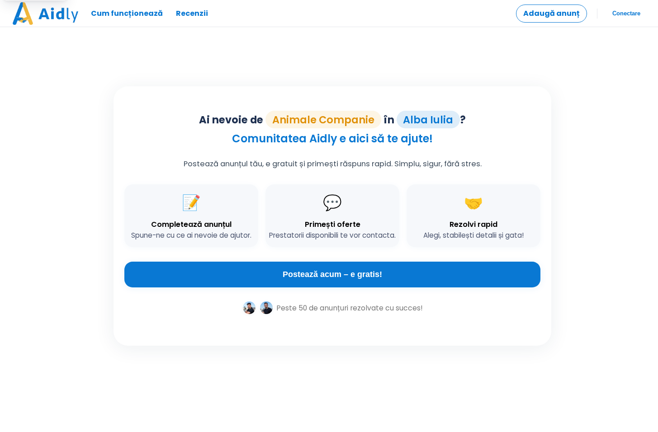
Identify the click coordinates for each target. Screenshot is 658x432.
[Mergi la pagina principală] (45, 13)
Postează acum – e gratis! (332, 274)
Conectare (626, 13)
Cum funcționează (127, 13)
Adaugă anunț (551, 13)
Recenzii (192, 13)
